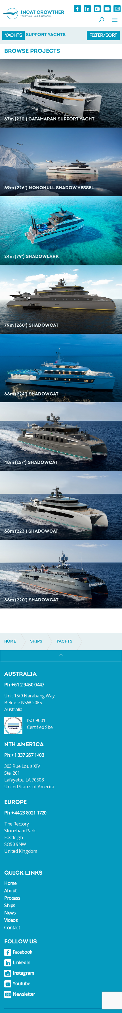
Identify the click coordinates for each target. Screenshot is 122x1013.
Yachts (13, 35)
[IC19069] (61, 93)
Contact (12, 927)
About (10, 890)
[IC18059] (61, 368)
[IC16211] (61, 574)
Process (12, 898)
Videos (11, 920)
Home (10, 883)
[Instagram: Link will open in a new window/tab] (97, 8)
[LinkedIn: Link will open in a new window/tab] (87, 8)
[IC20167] (61, 505)
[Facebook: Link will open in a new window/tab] (77, 8)
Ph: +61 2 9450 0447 (24, 684)
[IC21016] (61, 436)
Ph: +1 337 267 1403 (24, 755)
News (10, 913)
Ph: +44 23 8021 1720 (25, 813)
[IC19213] (61, 299)
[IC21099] (61, 162)
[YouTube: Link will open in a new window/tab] (107, 8)
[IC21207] (61, 230)
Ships (9, 905)
